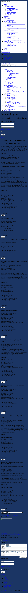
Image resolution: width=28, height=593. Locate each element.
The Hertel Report (6, 590)
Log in (5, 49)
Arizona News (10, 18)
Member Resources (8, 21)
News (5, 17)
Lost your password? (5, 129)
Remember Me (5, 132)
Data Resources (10, 44)
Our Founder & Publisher (13, 9)
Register (5, 48)
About (5, 5)
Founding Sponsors (11, 12)
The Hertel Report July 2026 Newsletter (16, 42)
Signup (2, 215)
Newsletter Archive (11, 45)
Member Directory (11, 33)
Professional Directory (9, 30)
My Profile (6, 59)
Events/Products (7, 46)
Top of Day (6, 16)
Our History (9, 10)
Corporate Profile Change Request (15, 40)
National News (10, 20)
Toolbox (9, 29)
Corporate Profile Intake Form (14, 38)
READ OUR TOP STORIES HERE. (9, 515)
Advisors (9, 14)
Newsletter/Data (7, 41)
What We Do (10, 6)
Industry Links (10, 26)
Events (5, 55)
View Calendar (23, 557)
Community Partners (11, 13)
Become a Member (8, 57)
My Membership (7, 58)
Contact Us (6, 54)
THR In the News (11, 8)
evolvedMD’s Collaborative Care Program (11, 534)
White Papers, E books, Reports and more (16, 28)
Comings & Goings (11, 22)
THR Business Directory (12, 32)
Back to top (6, 587)
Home (5, 4)
